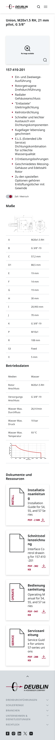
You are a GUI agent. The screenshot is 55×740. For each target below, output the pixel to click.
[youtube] (31, 733)
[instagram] (13, 733)
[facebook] (7, 733)
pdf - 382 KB (33, 567)
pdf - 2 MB (34, 520)
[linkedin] (19, 733)
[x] (25, 733)
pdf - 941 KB (33, 613)
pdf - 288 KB (33, 658)
